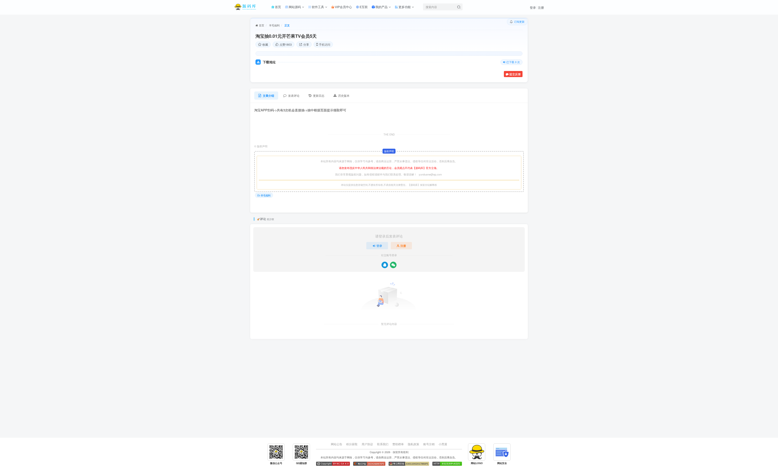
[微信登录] (393, 265)
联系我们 (382, 444)
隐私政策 (413, 444)
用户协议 (367, 444)
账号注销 (429, 444)
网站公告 (336, 444)
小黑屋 (443, 444)
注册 (541, 7)
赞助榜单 (398, 444)
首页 (261, 25)
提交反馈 (515, 74)
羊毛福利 (274, 25)
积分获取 (352, 444)
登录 (533, 7)
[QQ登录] (385, 265)
